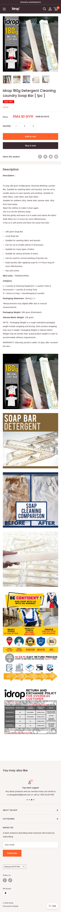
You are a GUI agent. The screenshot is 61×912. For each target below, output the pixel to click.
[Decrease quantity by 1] (16, 126)
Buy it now (30, 145)
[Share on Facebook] (40, 157)
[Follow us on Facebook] (5, 880)
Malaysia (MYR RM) (12, 867)
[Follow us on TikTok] (10, 880)
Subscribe (12, 853)
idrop (6, 107)
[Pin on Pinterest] (45, 157)
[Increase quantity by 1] (33, 126)
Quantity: (7, 126)
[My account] (50, 8)
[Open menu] (4, 9)
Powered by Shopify (10, 906)
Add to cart (30, 136)
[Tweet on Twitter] (51, 157)
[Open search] (44, 8)
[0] (56, 9)
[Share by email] (56, 157)
